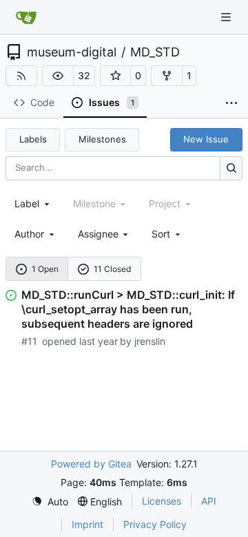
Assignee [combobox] (98, 234)
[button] (58, 75)
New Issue (206, 139)
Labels (33, 139)
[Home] (26, 17)
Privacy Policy (155, 524)
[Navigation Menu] (227, 17)
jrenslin (149, 341)
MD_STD (155, 52)
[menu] (167, 233)
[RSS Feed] (21, 75)
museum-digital (71, 52)
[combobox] (33, 203)
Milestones (102, 139)
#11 (29, 341)
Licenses (161, 501)
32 (84, 75)
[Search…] (231, 168)
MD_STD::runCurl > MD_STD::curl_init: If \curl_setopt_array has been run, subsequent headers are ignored (128, 309)
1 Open (45, 269)
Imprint (87, 524)
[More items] (231, 103)
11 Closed (112, 269)
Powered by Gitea (91, 464)
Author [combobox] (29, 234)
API (208, 501)
